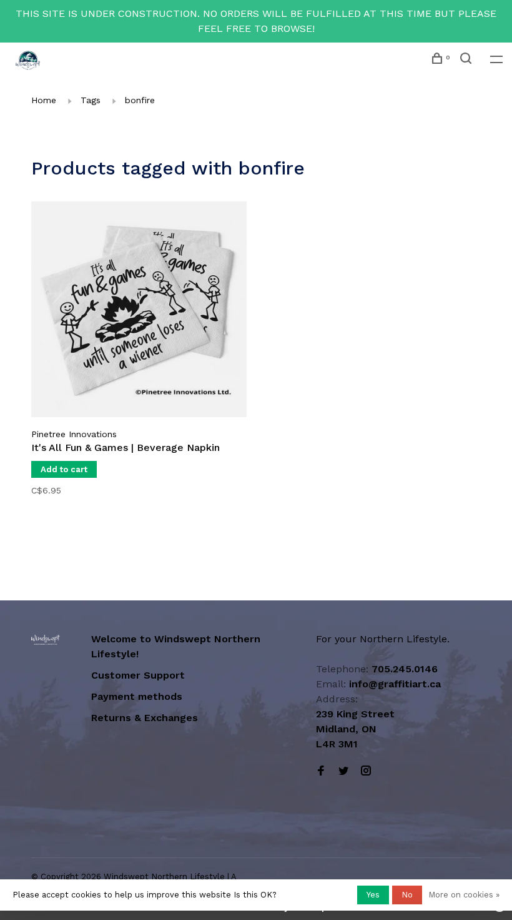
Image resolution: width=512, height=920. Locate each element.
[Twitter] (343, 771)
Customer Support (138, 675)
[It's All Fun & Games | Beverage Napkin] (139, 311)
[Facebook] (321, 771)
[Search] (467, 60)
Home (43, 100)
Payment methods (136, 696)
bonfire (140, 100)
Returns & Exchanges (144, 718)
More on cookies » (464, 894)
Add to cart (64, 469)
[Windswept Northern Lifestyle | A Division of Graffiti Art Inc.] (45, 640)
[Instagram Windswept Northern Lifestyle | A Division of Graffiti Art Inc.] (366, 771)
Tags (91, 100)
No (407, 894)
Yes (373, 894)
